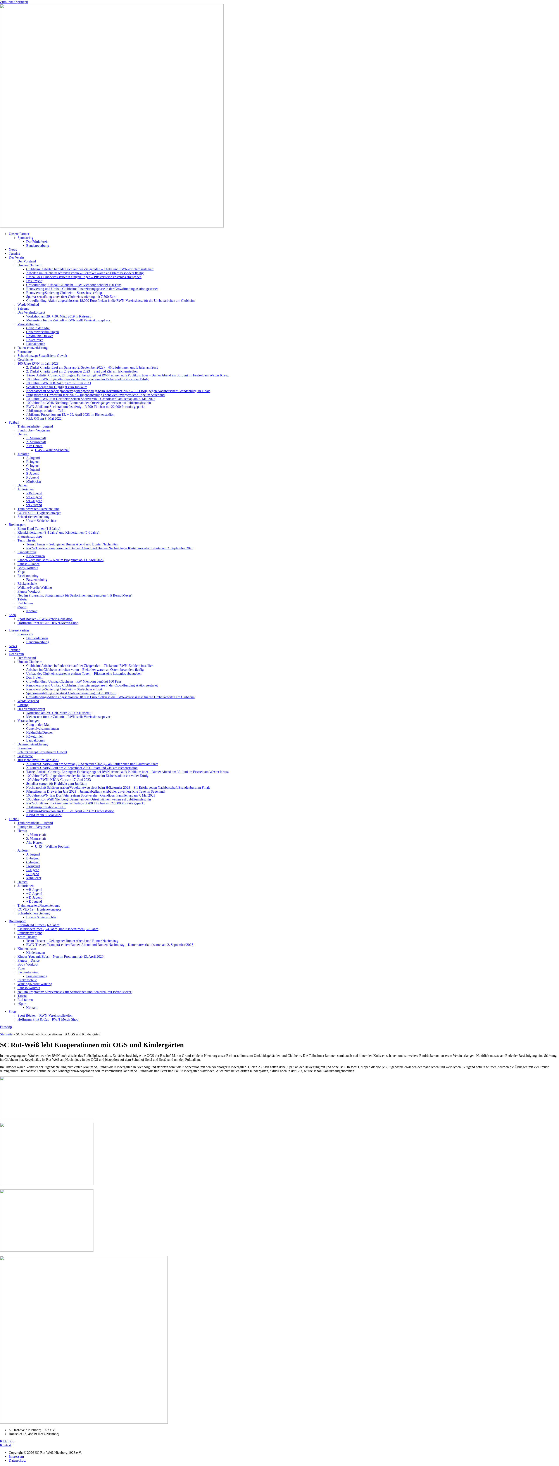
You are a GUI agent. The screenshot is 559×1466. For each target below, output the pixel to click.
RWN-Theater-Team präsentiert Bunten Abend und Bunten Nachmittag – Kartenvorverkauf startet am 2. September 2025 (109, 548)
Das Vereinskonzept (31, 312)
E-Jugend (32, 473)
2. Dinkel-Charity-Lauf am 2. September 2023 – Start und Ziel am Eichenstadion (82, 371)
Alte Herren (34, 446)
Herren (22, 434)
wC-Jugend (34, 497)
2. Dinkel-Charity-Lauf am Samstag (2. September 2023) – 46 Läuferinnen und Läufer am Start (92, 367)
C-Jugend (33, 465)
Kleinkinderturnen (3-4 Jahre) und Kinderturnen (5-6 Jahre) (58, 532)
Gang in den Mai (38, 328)
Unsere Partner (19, 234)
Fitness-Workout (28, 591)
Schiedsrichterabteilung (33, 517)
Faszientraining (27, 576)
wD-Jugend (34, 501)
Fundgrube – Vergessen (33, 430)
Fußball (14, 422)
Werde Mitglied (28, 304)
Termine (14, 253)
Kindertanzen (26, 552)
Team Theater (26, 540)
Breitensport (17, 524)
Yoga (21, 572)
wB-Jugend (34, 493)
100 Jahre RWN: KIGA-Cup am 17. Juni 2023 (58, 383)
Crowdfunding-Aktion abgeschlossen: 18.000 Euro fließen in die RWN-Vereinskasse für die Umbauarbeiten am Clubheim (110, 300)
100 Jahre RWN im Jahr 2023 (38, 363)
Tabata (22, 599)
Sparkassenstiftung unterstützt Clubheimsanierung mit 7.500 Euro (71, 296)
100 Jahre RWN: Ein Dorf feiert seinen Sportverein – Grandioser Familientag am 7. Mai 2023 (90, 399)
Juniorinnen (25, 489)
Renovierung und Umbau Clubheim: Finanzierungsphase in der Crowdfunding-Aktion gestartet (92, 289)
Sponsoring (25, 238)
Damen (22, 485)
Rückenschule (27, 583)
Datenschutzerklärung (32, 348)
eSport (21, 607)
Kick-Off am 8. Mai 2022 (44, 418)
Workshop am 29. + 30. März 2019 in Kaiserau (58, 316)
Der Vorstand (26, 261)
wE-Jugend (34, 505)
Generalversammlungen (42, 332)
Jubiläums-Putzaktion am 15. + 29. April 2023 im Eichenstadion (70, 414)
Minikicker (33, 481)
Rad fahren (25, 603)
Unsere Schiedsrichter (41, 521)
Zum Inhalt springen (14, 2)
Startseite (6, 1034)
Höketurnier (34, 340)
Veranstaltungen (28, 324)
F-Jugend (32, 477)
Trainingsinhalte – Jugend (35, 426)
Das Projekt (34, 281)
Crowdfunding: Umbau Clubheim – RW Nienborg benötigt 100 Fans (73, 285)
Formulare (24, 352)
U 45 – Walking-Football (52, 450)
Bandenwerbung (37, 245)
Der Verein (16, 257)
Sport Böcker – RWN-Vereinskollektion (44, 619)
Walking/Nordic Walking (34, 587)
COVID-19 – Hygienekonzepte (39, 513)
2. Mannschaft (36, 442)
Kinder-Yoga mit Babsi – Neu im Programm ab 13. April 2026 (60, 560)
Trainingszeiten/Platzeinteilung (38, 509)
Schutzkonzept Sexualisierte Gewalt (42, 355)
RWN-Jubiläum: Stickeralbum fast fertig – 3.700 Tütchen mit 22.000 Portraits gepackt (85, 407)
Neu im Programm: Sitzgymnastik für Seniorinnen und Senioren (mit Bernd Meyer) (74, 595)
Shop (12, 615)
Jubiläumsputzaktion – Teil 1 (46, 410)
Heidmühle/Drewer (39, 336)
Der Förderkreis (37, 241)
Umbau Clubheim (29, 265)
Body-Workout (27, 568)
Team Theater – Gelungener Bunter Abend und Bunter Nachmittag (72, 544)
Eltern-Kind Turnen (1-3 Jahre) (38, 528)
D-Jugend (33, 469)
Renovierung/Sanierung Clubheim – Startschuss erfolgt (64, 293)
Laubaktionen (35, 344)
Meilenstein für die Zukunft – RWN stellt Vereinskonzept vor (68, 320)
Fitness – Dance (28, 564)
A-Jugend (33, 458)
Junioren (23, 454)
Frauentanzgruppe (29, 536)
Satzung (23, 308)
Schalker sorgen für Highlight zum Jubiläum (56, 387)
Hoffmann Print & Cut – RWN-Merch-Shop (47, 623)
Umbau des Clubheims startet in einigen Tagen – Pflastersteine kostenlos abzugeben (83, 277)
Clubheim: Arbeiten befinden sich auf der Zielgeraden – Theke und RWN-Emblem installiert (90, 269)
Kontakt (31, 611)
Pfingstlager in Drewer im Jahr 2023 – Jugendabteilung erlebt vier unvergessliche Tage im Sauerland (95, 395)
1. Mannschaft (36, 438)
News (13, 249)
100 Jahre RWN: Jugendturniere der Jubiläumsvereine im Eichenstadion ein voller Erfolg (87, 379)
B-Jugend (33, 462)
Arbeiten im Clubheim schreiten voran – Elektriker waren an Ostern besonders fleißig (85, 273)
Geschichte (25, 359)
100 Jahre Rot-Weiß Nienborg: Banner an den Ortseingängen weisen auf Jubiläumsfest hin (88, 403)
